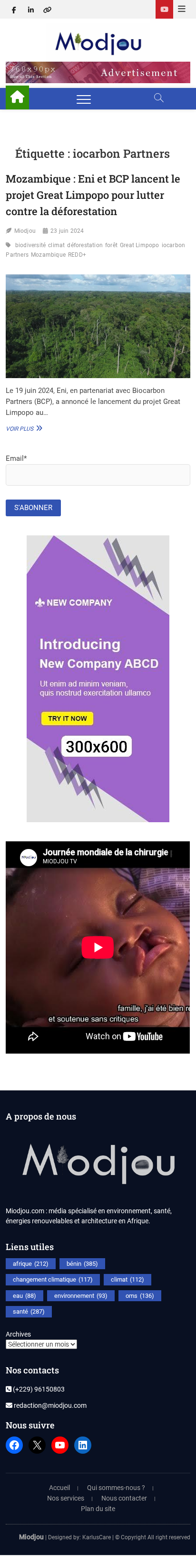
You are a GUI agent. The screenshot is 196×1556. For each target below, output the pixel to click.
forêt (111, 245)
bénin (82, 1263)
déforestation (85, 245)
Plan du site (98, 1508)
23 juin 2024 (67, 231)
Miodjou (25, 231)
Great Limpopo (139, 245)
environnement (81, 1295)
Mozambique (48, 254)
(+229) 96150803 (38, 1389)
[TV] (164, 9)
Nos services (65, 1498)
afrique (31, 1263)
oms (140, 1295)
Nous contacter (124, 1498)
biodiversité (30, 245)
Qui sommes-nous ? (116, 1487)
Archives (18, 1334)
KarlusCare (96, 1537)
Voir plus (23, 428)
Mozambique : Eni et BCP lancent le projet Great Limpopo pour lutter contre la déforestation (93, 195)
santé (29, 1311)
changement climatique (53, 1279)
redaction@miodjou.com (49, 1405)
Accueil (59, 1487)
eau (24, 1295)
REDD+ (77, 254)
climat (56, 245)
